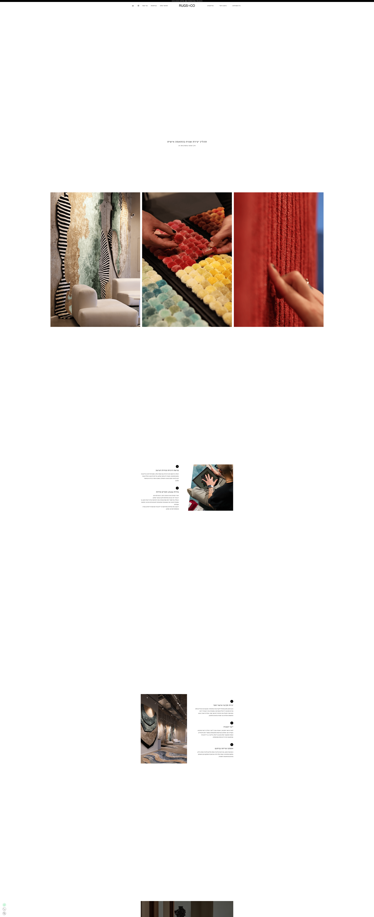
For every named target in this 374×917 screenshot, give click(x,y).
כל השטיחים (237, 6)
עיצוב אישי (223, 6)
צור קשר (145, 6)
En (133, 5)
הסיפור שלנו (164, 6)
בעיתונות (154, 6)
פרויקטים (210, 6)
